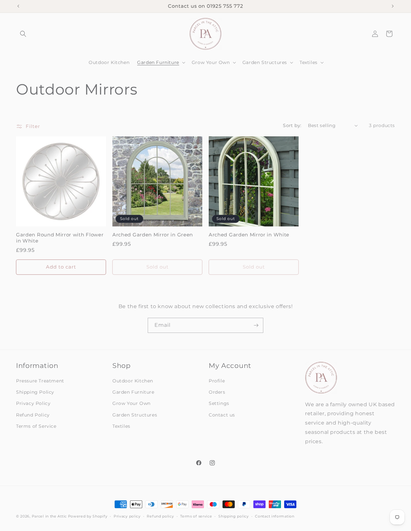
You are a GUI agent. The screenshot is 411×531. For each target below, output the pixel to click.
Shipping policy (233, 516)
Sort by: (292, 125)
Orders (217, 392)
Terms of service (196, 516)
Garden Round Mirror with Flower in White (59, 238)
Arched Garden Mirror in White (249, 235)
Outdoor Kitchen (132, 381)
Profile (217, 381)
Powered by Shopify (88, 516)
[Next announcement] (393, 6)
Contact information (274, 516)
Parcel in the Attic (49, 516)
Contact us (222, 415)
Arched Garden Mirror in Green (152, 235)
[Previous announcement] (18, 6)
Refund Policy (33, 415)
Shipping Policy (35, 392)
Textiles (121, 426)
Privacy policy (127, 516)
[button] (23, 34)
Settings (219, 403)
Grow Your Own (131, 403)
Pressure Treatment (40, 381)
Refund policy (160, 516)
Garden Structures (134, 415)
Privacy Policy (33, 403)
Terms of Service (36, 426)
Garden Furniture (133, 392)
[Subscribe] (256, 325)
